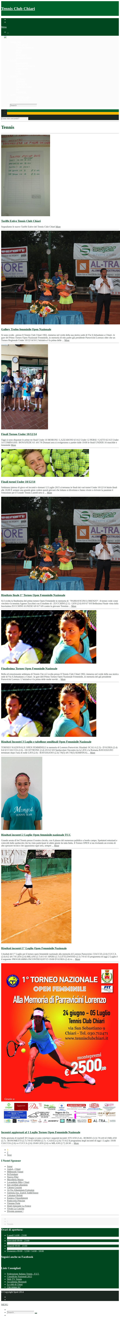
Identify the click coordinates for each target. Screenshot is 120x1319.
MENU (4, 1304)
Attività (13, 60)
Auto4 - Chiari (13, 1169)
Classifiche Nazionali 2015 (19, 1276)
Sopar (9, 1166)
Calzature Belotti (15, 1195)
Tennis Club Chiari (18, 8)
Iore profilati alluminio (17, 1185)
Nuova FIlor (12, 1177)
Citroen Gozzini (14, 1187)
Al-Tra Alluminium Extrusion (20, 1190)
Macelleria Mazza (15, 1179)
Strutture (14, 76)
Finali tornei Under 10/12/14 (18, 481)
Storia (18, 52)
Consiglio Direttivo (25, 47)
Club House (21, 84)
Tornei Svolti (22, 68)
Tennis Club (15, 42)
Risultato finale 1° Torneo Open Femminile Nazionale (33, 595)
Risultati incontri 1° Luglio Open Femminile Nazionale (34, 948)
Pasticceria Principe (16, 1200)
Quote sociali (22, 44)
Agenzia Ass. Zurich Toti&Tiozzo (22, 1192)
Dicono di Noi (22, 100)
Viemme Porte (13, 1203)
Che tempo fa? (13, 1287)
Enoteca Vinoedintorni (17, 1198)
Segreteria (20, 81)
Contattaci (14, 102)
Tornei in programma (25, 65)
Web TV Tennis (14, 1279)
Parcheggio (21, 92)
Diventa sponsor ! (15, 1211)
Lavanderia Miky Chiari (18, 1182)
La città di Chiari (23, 58)
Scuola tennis (22, 63)
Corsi (18, 71)
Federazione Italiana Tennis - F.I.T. (23, 1274)
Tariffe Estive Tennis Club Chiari (21, 221)
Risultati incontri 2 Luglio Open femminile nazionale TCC (36, 834)
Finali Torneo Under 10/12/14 (19, 434)
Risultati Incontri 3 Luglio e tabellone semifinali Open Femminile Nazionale (46, 741)
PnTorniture (12, 1174)
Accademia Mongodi (16, 1281)
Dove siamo (21, 55)
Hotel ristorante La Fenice (19, 1206)
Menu (4, 27)
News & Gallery (23, 97)
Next (9, 1155)
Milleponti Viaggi (15, 1171)
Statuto (19, 50)
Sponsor (19, 73)
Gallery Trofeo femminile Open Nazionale (26, 329)
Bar (17, 89)
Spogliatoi (20, 79)
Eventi (13, 94)
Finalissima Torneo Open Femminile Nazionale (29, 668)
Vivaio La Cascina (15, 1208)
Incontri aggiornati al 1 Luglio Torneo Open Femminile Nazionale (40, 1132)
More (58, 226)
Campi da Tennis (23, 86)
